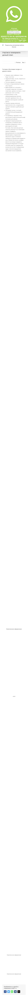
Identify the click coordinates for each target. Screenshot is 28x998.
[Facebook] (5, 991)
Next (23, 62)
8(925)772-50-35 (8, 37)
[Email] (19, 991)
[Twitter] (8, 991)
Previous (18, 62)
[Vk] (15, 991)
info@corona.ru (11, 39)
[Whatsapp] (12, 991)
